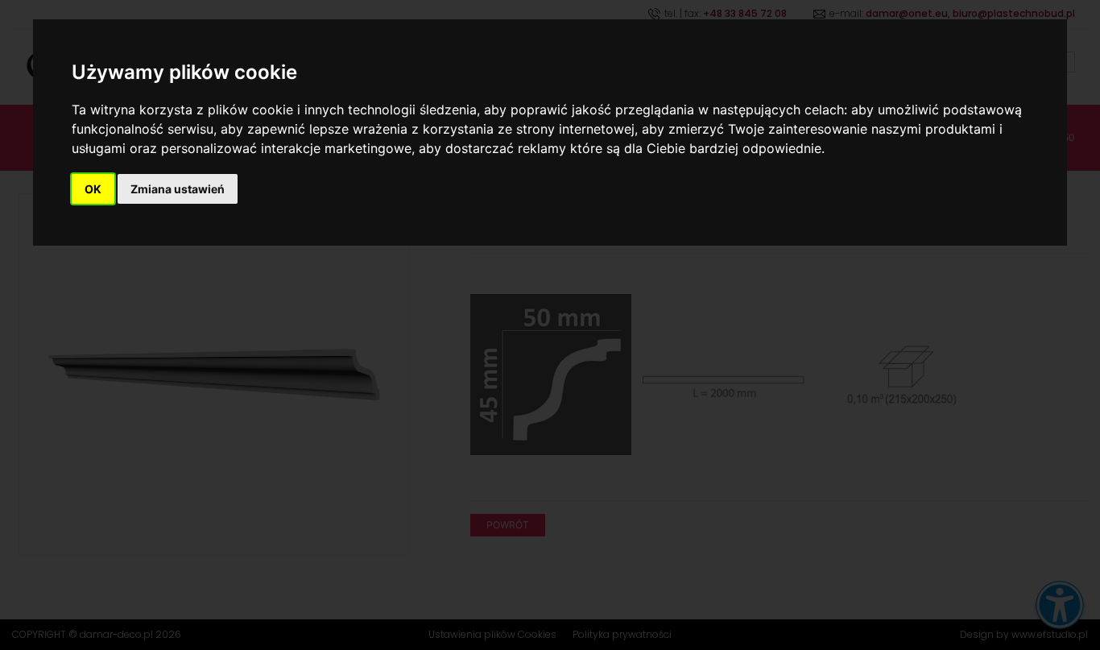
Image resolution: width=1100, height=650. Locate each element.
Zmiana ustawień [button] (177, 189)
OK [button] (93, 189)
